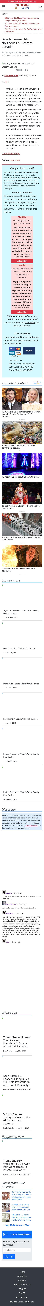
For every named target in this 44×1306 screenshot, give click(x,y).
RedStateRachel (9, 1128)
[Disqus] (22, 916)
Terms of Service (31, 825)
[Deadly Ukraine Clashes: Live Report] (22, 633)
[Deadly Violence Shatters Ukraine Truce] (22, 668)
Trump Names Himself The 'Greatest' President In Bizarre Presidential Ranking (16, 1041)
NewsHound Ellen (9, 1174)
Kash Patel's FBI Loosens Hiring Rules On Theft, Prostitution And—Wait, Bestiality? (16, 1080)
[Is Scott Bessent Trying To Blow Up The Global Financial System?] (17, 1102)
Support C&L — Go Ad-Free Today (22, 1)
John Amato (7, 1051)
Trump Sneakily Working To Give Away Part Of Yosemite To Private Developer (16, 1165)
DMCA (22, 1293)
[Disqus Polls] (22, 859)
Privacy (22, 1288)
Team (22, 1271)
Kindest (14, 356)
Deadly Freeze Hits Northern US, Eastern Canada (17, 43)
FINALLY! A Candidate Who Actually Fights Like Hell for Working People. (22, 1217)
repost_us (15, 160)
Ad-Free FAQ (30, 322)
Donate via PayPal (29, 351)
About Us (22, 1276)
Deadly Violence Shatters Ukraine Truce (21, 683)
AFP (7, 81)
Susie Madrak (11, 75)
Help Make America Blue (17, 1225)
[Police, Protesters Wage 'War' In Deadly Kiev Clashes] (22, 739)
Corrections (22, 1297)
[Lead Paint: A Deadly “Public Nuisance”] (22, 704)
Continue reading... (11, 153)
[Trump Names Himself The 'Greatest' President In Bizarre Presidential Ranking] (17, 1025)
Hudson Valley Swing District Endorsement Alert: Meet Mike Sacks (21, 1207)
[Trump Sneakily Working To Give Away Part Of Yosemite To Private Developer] (17, 1149)
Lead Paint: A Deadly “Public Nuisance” (20, 719)
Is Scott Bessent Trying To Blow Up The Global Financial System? (16, 1118)
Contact (22, 1280)
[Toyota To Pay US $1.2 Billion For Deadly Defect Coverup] (22, 595)
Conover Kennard (9, 1089)
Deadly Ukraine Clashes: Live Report (19, 648)
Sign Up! (9, 1256)
